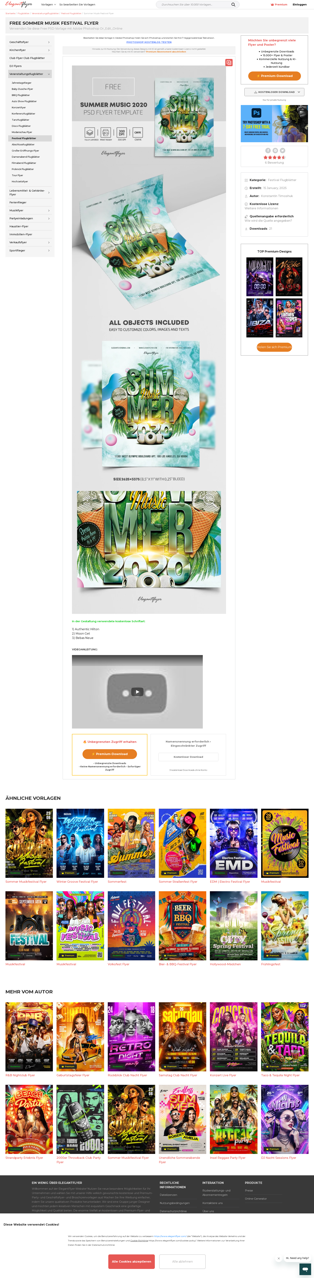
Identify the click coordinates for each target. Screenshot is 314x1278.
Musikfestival (271, 881)
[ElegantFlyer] (18, 4)
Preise (249, 1190)
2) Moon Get (81, 633)
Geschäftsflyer (19, 42)
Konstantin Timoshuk (277, 196)
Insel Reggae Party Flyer (227, 1158)
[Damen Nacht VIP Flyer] (289, 317)
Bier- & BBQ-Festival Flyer (178, 964)
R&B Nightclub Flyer (20, 1075)
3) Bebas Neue (82, 638)
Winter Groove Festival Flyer (77, 881)
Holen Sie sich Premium (274, 347)
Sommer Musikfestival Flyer (26, 881)
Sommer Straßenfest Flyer (178, 881)
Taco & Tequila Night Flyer (280, 1075)
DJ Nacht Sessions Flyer (278, 1158)
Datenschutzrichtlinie (173, 1211)
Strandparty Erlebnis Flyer (24, 1158)
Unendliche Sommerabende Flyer (179, 1160)
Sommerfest (117, 881)
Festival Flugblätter (282, 180)
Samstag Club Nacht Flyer (178, 1075)
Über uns (208, 1211)
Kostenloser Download (188, 756)
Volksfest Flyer (118, 964)
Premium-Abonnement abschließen (166, 51)
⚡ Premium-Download (110, 754)
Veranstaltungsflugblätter (26, 74)
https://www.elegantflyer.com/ (170, 1236)
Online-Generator (256, 1198)
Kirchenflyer (17, 50)
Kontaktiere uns (212, 1203)
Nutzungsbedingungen (175, 1203)
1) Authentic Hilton (85, 629)
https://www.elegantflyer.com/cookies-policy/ (172, 1240)
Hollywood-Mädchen (225, 964)
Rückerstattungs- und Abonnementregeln (216, 1193)
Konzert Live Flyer (223, 1075)
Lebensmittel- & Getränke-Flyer (27, 192)
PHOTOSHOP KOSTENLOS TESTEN (149, 42)
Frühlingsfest (270, 964)
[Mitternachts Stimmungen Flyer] (259, 276)
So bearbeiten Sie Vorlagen (77, 4)
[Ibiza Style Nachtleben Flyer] (259, 317)
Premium (281, 4)
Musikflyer (16, 210)
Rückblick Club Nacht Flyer (127, 1075)
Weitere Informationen (261, 208)
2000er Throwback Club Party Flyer (79, 1160)
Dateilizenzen (168, 1195)
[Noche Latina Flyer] (289, 276)
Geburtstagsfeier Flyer (73, 1075)
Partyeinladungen (21, 218)
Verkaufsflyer (18, 242)
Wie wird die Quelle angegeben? (268, 220)
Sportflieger (17, 250)
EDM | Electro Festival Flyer (230, 881)
